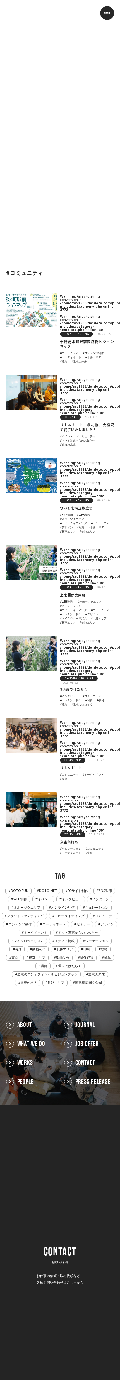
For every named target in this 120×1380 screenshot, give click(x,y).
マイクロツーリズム (29, 940)
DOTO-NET (48, 890)
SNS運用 (105, 890)
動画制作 (38, 949)
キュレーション (97, 907)
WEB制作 (20, 899)
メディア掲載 (64, 940)
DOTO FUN (19, 890)
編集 (107, 957)
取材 (104, 949)
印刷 (86, 949)
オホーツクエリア (27, 907)
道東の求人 (28, 982)
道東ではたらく (69, 966)
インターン (100, 899)
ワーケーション (97, 940)
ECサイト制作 (78, 890)
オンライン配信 (63, 907)
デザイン (107, 924)
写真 (18, 949)
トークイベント (35, 932)
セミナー (83, 924)
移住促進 (86, 957)
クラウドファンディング (25, 915)
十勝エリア (64, 949)
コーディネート (54, 924)
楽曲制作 (62, 957)
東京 (14, 957)
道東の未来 (96, 974)
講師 (44, 966)
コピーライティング (69, 915)
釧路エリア (56, 982)
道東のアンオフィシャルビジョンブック (47, 974)
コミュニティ (105, 915)
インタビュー (72, 899)
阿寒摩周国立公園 (88, 982)
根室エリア (37, 957)
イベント (44, 899)
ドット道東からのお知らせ (78, 932)
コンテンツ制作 (20, 924)
